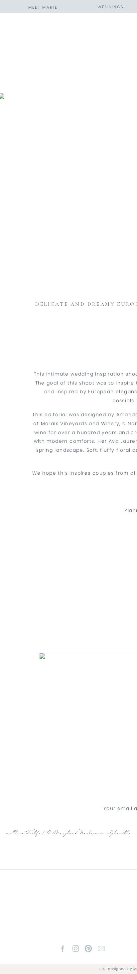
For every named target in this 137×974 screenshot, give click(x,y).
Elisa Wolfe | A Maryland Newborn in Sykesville (71, 834)
